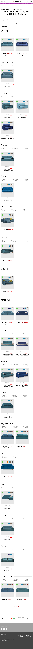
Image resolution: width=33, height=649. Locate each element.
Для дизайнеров (6, 639)
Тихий (4, 415)
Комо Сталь (5, 599)
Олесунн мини (4, 84)
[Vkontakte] (1, 629)
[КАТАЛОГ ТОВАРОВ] (2, 1)
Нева (4, 506)
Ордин (4, 537)
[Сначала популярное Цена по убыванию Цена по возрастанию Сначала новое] (5, 26)
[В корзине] (31, 1)
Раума (4, 168)
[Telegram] (4, 629)
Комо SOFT (4, 322)
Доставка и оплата (12, 639)
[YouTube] (6, 629)
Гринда (5, 476)
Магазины (2, 640)
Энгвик (5, 291)
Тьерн (4, 199)
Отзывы (6, 640)
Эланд (5, 115)
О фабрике (2, 639)
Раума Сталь (5, 446)
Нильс (4, 260)
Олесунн (5, 53)
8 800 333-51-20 (28, 1)
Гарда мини (5, 229)
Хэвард (5, 384)
